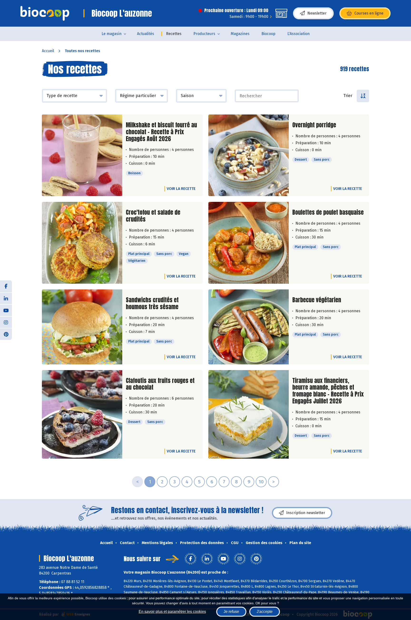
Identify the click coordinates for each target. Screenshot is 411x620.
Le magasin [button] (112, 33)
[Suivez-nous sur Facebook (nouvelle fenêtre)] (6, 286)
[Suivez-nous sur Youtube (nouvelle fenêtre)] (6, 310)
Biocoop (268, 33)
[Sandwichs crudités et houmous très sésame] (82, 326)
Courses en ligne (368, 13)
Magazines (240, 33)
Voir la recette (181, 188)
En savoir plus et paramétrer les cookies (172, 612)
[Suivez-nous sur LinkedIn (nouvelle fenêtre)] (6, 298)
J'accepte (265, 612)
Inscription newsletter (305, 513)
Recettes (173, 33)
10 (261, 482)
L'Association (298, 33)
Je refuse (231, 612)
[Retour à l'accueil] (44, 13)
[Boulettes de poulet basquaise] (248, 243)
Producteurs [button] (204, 33)
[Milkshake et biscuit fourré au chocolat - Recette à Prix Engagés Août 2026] (82, 155)
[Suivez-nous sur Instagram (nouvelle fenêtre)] (6, 322)
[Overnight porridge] (248, 155)
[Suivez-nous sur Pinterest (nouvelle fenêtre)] (6, 334)
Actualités (145, 33)
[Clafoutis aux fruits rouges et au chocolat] (82, 414)
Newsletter (317, 13)
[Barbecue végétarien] (248, 326)
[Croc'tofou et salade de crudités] (82, 243)
